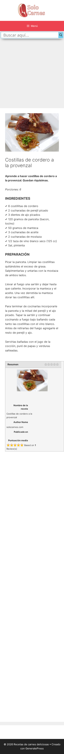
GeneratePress (34, 748)
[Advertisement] (32, 74)
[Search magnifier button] (60, 35)
